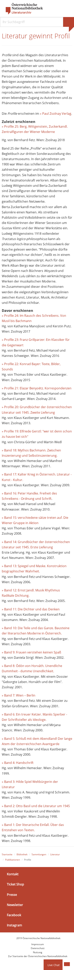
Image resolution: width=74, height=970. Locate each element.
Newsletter (15, 905)
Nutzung (37, 952)
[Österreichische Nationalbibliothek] (22, 9)
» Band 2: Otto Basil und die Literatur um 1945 (36, 806)
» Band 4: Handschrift (18, 763)
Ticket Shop (15, 884)
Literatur (55, 854)
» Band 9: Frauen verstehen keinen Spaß (32, 652)
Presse (12, 894)
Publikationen (12, 859)
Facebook (14, 915)
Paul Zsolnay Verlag (56, 113)
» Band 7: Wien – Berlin (18, 695)
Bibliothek (22, 854)
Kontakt (13, 874)
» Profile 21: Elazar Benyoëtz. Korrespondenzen (37, 388)
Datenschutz (38, 948)
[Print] (67, 964)
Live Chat (54, 965)
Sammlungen (39, 854)
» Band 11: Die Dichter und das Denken (31, 609)
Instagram (14, 925)
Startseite (7, 854)
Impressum (37, 944)
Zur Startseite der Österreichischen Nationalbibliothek (37, 956)
